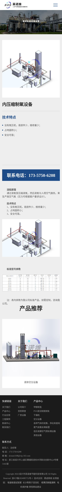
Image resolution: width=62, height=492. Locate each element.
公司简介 (22, 407)
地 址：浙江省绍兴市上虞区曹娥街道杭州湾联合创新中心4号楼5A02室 (30, 462)
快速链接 (6, 401)
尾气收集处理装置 (42, 427)
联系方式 (6, 442)
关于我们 (6, 407)
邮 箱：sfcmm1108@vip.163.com (16, 456)
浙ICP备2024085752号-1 (22, 478)
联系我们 (6, 427)
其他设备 (38, 435)
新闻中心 (6, 423)
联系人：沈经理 (9, 448)
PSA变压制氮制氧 (41, 411)
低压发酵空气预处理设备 (45, 431)
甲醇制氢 (38, 407)
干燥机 (37, 415)
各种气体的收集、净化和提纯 (47, 423)
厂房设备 (22, 415)
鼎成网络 (48, 478)
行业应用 (6, 415)
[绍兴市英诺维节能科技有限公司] (11, 5)
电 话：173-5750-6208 (11, 452)
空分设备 (38, 419)
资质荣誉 (22, 411)
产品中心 (6, 411)
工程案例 (6, 419)
